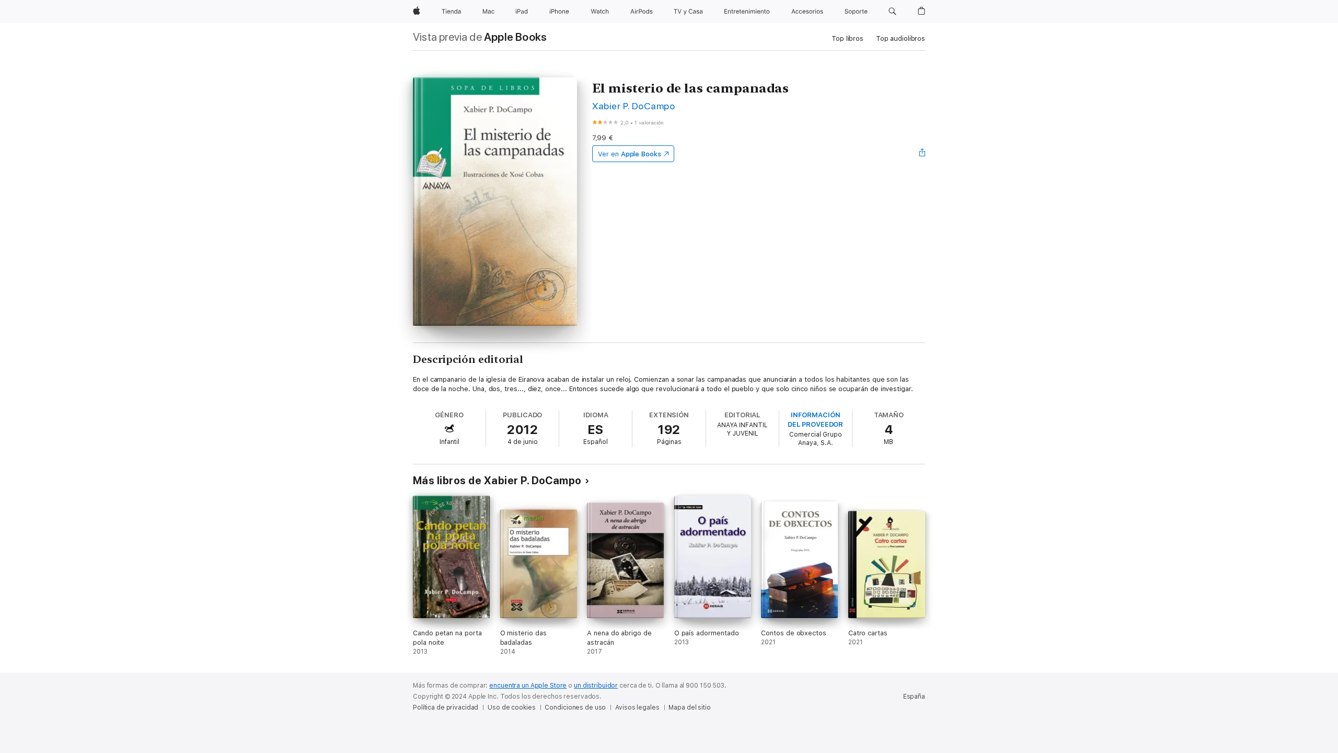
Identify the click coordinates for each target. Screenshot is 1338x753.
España (914, 696)
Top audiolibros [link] (900, 38)
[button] (892, 11)
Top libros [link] (847, 38)
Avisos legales (637, 707)
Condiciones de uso (575, 707)
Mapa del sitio (689, 707)
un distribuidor (596, 685)
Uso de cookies (511, 707)
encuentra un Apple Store (528, 685)
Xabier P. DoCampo (633, 105)
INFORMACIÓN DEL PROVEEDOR (815, 419)
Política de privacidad (445, 707)
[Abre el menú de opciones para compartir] (922, 154)
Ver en (629, 154)
